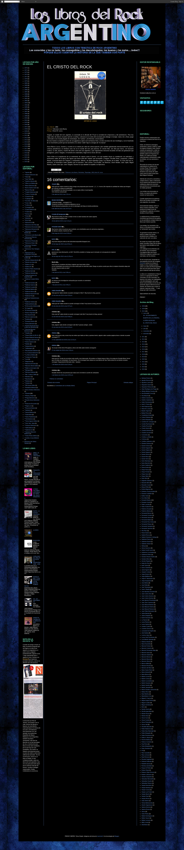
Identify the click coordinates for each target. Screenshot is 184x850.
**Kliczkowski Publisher (31, 350)
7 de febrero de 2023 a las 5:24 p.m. (62, 364)
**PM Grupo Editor (29, 385)
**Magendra (27, 361)
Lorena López (146, 635)
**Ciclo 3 (26, 203)
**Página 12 (27, 406)
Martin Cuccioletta (147, 681)
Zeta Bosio (145, 824)
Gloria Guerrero (146, 548)
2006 (25, 124)
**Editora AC (28, 266)
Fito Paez (144, 530)
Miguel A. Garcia (146, 698)
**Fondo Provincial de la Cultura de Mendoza (31, 326)
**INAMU (27, 344)
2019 (25, 153)
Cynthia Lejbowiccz (147, 441)
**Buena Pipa (28, 190)
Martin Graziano (146, 683)
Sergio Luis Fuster (147, 792)
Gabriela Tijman (146, 543)
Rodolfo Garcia (146, 763)
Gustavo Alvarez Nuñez (148, 556)
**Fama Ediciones (29, 323)
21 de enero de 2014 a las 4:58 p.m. (62, 316)
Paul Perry (145, 744)
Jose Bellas (145, 583)
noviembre (146, 331)
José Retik (145, 585)
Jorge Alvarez (145, 574)
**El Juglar (27, 308)
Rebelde (142, 263)
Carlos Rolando (146, 419)
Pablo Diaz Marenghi (148, 731)
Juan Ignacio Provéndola (149, 600)
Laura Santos (145, 624)
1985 (25, 87)
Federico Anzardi (146, 509)
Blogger (116, 836)
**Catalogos (27, 198)
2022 (25, 159)
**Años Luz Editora (29, 183)
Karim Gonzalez (146, 617)
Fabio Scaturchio (146, 506)
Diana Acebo (145, 467)
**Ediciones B (28, 222)
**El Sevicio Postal (29, 310)
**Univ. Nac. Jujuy (29, 423)
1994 (25, 105)
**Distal (26, 216)
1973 (25, 72)
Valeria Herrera (146, 807)
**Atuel (26, 177)
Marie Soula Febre (147, 670)
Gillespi (144, 546)
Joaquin (54, 184)
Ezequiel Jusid (146, 502)
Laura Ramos (145, 622)
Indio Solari (145, 565)
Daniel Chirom (146, 446)
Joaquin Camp (146, 572)
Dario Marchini (146, 463)
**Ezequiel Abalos (29, 321)
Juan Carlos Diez (147, 594)
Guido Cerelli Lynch (147, 550)
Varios (143, 811)
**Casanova (27, 196)
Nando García (146, 709)
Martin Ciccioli (146, 676)
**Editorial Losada (29, 287)
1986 (25, 89)
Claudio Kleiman (146, 430)
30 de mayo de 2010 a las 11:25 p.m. (62, 256)
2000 (25, 118)
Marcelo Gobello (146, 655)
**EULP (26, 220)
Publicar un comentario (56, 379)
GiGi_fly (54, 249)
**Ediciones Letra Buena (71, 172)
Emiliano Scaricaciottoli (148, 491)
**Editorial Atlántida (30, 273)
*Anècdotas (81, 172)
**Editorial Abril (28, 271)
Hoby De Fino (146, 563)
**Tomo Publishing (29, 417)
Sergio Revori (146, 798)
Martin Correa (146, 678)
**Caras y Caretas (29, 194)
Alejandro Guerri (146, 385)
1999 (25, 116)
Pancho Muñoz (146, 739)
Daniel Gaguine (146, 448)
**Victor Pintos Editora (30, 435)
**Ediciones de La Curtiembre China (29, 253)
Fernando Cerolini (147, 515)
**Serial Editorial (29, 412)
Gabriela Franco (146, 539)
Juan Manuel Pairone (148, 609)
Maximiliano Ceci (147, 696)
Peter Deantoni (146, 748)
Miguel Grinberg (146, 705)
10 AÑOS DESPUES (149, 320)
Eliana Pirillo (145, 487)
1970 (25, 68)
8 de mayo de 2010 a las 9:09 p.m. (62, 233)
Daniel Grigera (146, 450)
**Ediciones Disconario (31, 227)
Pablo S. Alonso (146, 737)
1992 (92, 172)
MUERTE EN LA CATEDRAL (151, 318)
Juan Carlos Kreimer (147, 598)
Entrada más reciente (53, 382)
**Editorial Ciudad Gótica (31, 279)
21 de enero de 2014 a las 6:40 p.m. (62, 327)
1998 (25, 113)
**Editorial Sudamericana (31, 298)
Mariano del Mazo (147, 668)
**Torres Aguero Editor (30, 421)
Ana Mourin (145, 395)
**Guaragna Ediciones (30, 339)
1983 (25, 85)
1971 (25, 70)
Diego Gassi (145, 474)
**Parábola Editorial (30, 387)
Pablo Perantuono (147, 735)
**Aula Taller (28, 179)
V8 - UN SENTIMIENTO (36, 600)
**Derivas (27, 214)
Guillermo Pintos (146, 554)
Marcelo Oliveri (146, 661)
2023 (25, 161)
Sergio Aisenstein (147, 785)
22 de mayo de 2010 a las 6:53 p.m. (62, 244)
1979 (25, 81)
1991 (25, 98)
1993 (25, 102)
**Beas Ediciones (29, 185)
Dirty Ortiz (144, 478)
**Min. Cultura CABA (30, 374)
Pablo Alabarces (146, 729)
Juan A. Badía (146, 589)
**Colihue (27, 205)
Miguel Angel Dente (147, 700)
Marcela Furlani (146, 646)
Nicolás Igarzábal (147, 711)
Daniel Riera (145, 456)
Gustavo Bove (146, 559)
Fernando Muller (146, 520)
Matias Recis (145, 692)
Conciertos (145, 435)
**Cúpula (27, 211)
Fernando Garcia (146, 517)
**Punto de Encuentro (30, 403)
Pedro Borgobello (147, 746)
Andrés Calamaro (147, 400)
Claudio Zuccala (146, 432)
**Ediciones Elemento (30, 229)
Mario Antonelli (146, 672)
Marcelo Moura (146, 659)
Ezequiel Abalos (146, 500)
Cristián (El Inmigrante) (59, 214)
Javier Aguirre (146, 570)
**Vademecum (28, 430)
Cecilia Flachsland (147, 424)
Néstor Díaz (145, 716)
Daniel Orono (145, 454)
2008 (25, 129)
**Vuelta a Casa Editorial (31, 438)
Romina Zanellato (147, 766)
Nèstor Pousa (145, 713)
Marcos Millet (145, 663)
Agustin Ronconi (146, 380)
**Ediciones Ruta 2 (29, 243)
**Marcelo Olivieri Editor (31, 366)
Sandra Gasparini (147, 776)
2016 (25, 146)
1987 (25, 92)
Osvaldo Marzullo (147, 726)
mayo (145, 326)
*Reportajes (88, 172)
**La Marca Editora (29, 355)
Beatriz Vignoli (146, 411)
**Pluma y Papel (29, 395)
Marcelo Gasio (146, 652)
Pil (142, 750)
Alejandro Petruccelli (148, 387)
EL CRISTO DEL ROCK (150, 323)
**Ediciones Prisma (30, 241)
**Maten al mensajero (30, 368)
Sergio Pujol (145, 796)
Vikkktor (54, 333)
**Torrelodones (28, 419)
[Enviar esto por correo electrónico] (52, 170)
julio (144, 328)
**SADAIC (27, 410)
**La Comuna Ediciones (31, 352)
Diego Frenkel (146, 472)
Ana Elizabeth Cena (147, 393)
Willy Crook (145, 822)
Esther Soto (145, 496)
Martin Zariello (146, 685)
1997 (25, 111)
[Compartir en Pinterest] (60, 170)
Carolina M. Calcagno (148, 421)
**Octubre (27, 383)
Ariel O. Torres (146, 404)
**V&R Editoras (28, 427)
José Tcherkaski (146, 587)
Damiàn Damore (146, 443)
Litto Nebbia (145, 633)
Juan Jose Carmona (147, 602)
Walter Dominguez (147, 816)
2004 (25, 120)
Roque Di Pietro (146, 768)
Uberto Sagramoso (147, 805)
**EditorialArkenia (29, 304)
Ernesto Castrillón (147, 493)
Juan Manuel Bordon (148, 604)
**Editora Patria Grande (31, 269)
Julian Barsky (145, 613)
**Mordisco (27, 376)
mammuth (100, 836)
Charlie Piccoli (146, 426)
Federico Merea (146, 511)
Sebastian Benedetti (147, 779)
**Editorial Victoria (29, 302)
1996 (25, 109)
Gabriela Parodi (146, 541)
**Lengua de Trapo (29, 357)
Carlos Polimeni (146, 417)
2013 (25, 140)
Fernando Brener (146, 513)
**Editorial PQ (28, 296)
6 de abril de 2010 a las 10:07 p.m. (62, 208)
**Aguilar (27, 172)
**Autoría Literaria (29, 181)
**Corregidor (28, 207)
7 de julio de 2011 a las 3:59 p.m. (61, 285)
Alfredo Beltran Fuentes (148, 391)
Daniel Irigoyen (146, 452)
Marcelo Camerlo (147, 648)
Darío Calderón (146, 465)
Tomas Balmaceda (147, 803)
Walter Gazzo (145, 818)
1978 (25, 79)
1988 (25, 94)
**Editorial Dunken (29, 283)
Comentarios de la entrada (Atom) (65, 385)
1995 (25, 107)
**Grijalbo (27, 333)
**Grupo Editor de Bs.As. (31, 335)
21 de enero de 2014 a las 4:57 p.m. (62, 306)
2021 (25, 157)
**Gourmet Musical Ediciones (29, 330)
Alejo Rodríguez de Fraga (149, 389)
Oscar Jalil (145, 724)
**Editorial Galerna (29, 285)
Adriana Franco (146, 378)
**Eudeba (27, 319)
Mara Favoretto (146, 644)
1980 (25, 83)
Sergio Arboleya (146, 787)
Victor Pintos (145, 814)
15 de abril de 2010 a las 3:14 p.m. (62, 221)
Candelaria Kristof (147, 415)
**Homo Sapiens (29, 342)
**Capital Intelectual (30, 192)
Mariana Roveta (146, 665)
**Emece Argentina (29, 312)
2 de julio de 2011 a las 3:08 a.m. (61, 272)
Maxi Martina (145, 694)
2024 (143, 369)
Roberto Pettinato (147, 761)
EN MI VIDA (36, 540)
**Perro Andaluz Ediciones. (32, 390)
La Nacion (144, 620)
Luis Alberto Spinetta (147, 639)
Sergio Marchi (146, 794)
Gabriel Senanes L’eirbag (149, 537)
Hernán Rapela (146, 561)
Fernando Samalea (147, 526)
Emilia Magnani (146, 489)
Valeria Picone (146, 809)
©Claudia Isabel (56, 226)
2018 (25, 150)
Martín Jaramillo (146, 687)
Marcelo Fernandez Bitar (149, 650)
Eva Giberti (145, 498)
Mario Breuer (145, 674)
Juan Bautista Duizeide (148, 591)
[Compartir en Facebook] (58, 170)
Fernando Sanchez (147, 528)
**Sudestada (28, 414)
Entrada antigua (128, 382)
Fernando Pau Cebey (148, 522)
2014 (25, 142)
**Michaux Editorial (29, 372)
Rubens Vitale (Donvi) (148, 772)
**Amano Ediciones (30, 174)
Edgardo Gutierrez (147, 480)
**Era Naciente (28, 315)
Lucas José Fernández (148, 637)
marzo (145, 313)
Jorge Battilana (146, 576)
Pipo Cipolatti (145, 753)
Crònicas (144, 439)
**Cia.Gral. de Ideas (30, 201)
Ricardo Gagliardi (147, 759)
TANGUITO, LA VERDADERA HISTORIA (36, 472)
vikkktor (54, 345)
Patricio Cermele (146, 742)
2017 (25, 148)
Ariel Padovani (146, 406)
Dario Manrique (146, 461)
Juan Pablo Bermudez (148, 611)
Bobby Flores (145, 413)
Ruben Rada (145, 770)
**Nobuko (27, 381)
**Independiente (29, 346)
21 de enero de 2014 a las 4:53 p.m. (62, 295)
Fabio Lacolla (145, 504)
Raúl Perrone (145, 757)
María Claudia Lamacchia (149, 689)
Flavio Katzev (145, 533)
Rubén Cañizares (147, 774)
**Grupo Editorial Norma (31, 337)
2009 (25, 131)
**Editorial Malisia (29, 289)
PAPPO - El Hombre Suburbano (36, 512)
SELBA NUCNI (56, 200)
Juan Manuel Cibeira (148, 607)
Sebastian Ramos (147, 783)
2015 (25, 144)
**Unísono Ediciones (30, 425)
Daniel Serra (145, 459)
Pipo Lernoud (145, 755)
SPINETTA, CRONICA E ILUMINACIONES (37, 620)
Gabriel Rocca (146, 535)
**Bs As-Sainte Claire (30, 187)
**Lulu (26, 359)
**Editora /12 (28, 264)
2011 (25, 135)
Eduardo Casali (146, 485)
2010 (25, 133)
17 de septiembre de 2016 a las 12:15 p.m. (64, 339)
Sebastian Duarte (147, 781)
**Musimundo (28, 379)
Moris (143, 707)
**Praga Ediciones (29, 398)
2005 (25, 122)
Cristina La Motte (146, 437)
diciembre (146, 333)
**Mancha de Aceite (30, 363)
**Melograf (27, 370)
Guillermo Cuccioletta (148, 552)
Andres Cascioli (146, 398)
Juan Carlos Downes (148, 596)
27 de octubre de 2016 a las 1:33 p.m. (62, 350)
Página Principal (92, 382)
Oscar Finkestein (146, 722)
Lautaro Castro (146, 626)
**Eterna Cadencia (29, 317)
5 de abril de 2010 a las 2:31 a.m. (61, 194)
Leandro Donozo (146, 628)
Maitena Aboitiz (146, 641)
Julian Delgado (146, 615)
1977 (25, 76)
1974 (25, 74)
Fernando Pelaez (147, 524)
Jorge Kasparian (146, 581)
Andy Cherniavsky (147, 402)
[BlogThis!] (54, 170)
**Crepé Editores (29, 209)
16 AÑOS (35, 530)
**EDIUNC (27, 218)
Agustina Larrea (146, 382)
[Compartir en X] (56, 170)
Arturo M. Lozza (98, 172)
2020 (25, 155)
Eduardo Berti (146, 482)
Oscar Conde (145, 720)
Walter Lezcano (146, 820)
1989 (25, 96)
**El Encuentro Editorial (31, 306)
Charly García (146, 428)
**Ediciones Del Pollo (30, 225)
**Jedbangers (28, 348)
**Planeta (27, 393)
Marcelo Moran (146, 657)
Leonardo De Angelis (148, 631)
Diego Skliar (145, 476)
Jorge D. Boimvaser (147, 578)
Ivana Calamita (146, 567)
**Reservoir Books (29, 408)
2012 (25, 137)
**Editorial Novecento (30, 293)
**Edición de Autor (29, 262)
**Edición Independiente (31, 260)
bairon (54, 239)
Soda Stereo (145, 800)
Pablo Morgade (146, 733)
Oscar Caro (145, 718)
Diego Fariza (145, 469)
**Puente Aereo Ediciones (31, 400)
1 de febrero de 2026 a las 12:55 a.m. (62, 375)
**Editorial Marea (29, 291)
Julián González (57, 290)
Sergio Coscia (146, 790)
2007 (25, 127)
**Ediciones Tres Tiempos (31, 249)
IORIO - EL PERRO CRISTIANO (36, 454)
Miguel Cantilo (146, 702)
